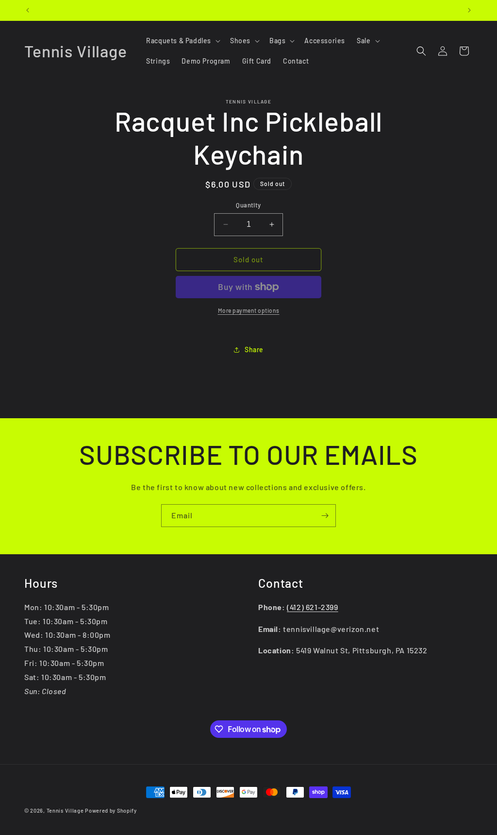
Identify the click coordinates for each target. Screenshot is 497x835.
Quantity (248, 205)
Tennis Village (65, 810)
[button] (182, 41)
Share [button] (254, 349)
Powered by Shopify (111, 810)
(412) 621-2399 (312, 607)
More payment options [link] (249, 310)
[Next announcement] (469, 10)
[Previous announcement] (27, 10)
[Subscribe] (324, 515)
